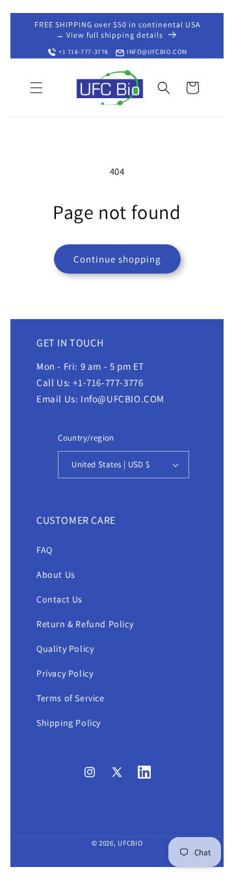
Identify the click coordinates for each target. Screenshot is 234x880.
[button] (36, 87)
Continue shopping (117, 259)
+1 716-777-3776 (83, 51)
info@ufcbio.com (157, 51)
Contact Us (59, 599)
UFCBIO (130, 843)
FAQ (44, 550)
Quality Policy (65, 648)
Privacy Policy (64, 673)
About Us (55, 574)
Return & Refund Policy (84, 624)
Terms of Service (70, 698)
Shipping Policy (68, 723)
